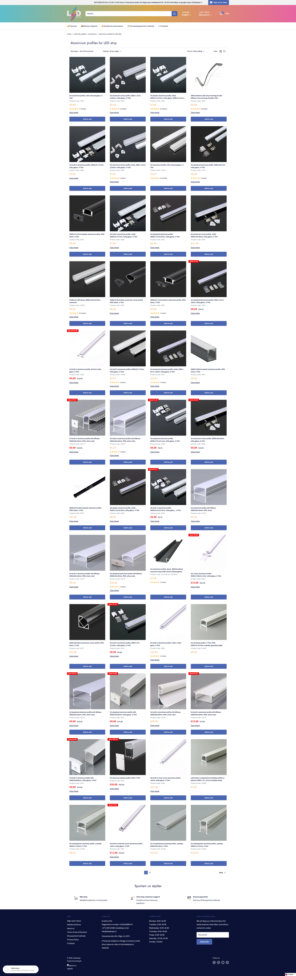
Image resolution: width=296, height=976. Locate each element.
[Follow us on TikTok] (227, 962)
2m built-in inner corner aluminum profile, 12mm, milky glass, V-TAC (165, 779)
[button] (290, 974)
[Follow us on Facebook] (214, 962)
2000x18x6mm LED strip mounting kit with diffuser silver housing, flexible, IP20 (206, 97)
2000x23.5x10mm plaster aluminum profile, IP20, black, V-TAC (85, 509)
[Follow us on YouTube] (223, 962)
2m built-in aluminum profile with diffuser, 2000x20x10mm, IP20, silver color (125, 440)
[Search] (174, 13)
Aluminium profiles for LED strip (110, 34)
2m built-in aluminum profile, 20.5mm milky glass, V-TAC (85, 370)
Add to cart (87, 119)
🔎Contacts (163, 26)
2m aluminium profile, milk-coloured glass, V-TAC (86, 97)
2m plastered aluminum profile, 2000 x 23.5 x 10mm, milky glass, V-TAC (207, 301)
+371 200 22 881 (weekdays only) (115, 928)
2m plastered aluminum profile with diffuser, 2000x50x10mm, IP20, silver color (85, 713)
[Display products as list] (224, 51)
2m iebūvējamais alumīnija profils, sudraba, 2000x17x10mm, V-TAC (85, 845)
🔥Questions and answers (112, 26)
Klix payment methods (76, 936)
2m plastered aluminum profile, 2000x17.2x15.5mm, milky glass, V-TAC (165, 235)
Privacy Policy (73, 940)
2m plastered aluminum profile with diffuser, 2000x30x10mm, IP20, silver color (126, 575)
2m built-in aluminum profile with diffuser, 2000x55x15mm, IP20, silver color (84, 440)
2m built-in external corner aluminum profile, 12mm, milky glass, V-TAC (126, 845)
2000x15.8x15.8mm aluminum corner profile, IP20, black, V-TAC (126, 301)
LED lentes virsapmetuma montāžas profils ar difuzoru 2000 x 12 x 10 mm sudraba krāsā (207, 779)
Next (221, 873)
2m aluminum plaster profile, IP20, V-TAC (125, 778)
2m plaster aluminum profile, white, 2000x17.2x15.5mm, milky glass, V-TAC (124, 509)
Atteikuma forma (74, 925)
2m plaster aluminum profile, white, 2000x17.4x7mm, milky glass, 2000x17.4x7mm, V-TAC (167, 97)
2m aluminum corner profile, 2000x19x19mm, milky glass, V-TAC (207, 440)
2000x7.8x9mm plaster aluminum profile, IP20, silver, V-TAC (208, 370)
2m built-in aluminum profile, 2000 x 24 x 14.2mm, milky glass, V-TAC (125, 644)
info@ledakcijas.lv (109, 931)
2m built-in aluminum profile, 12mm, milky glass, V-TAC (165, 644)
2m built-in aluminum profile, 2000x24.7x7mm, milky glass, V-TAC (86, 166)
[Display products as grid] (221, 51)
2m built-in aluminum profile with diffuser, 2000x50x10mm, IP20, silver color (206, 713)
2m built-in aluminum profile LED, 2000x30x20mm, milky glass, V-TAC (82, 779)
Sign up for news (220, 2)
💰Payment (72, 26)
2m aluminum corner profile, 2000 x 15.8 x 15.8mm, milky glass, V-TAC (125, 97)
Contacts (71, 943)
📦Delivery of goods (89, 26)
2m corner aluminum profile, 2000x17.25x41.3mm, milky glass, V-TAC (206, 575)
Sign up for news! (74, 921)
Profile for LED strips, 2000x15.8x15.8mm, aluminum (85, 301)
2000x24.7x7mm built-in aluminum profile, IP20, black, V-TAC (168, 301)
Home (69, 34)
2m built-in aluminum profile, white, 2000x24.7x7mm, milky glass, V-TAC (123, 235)
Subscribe (204, 942)
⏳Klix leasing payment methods (140, 26)
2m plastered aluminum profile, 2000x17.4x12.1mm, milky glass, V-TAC (165, 440)
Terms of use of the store (77, 932)
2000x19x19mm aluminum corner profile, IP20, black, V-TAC (86, 644)
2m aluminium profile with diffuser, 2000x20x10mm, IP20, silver (203, 509)
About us (70, 928)
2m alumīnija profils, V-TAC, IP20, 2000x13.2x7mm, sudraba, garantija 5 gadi (206, 644)
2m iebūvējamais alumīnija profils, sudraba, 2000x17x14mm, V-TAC (207, 845)
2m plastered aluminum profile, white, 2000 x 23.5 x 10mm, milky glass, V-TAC (166, 370)
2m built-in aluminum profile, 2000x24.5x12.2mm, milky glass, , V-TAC (165, 509)
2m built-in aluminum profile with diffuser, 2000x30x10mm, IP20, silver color (84, 575)
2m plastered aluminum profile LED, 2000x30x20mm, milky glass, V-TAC (123, 713)
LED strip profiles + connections (85, 34)
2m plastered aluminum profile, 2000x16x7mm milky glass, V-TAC (208, 166)
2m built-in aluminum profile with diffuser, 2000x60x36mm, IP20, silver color (165, 713)
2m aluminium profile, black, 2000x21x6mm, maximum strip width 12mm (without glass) (166, 570)
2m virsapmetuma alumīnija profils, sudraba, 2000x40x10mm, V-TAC (166, 845)
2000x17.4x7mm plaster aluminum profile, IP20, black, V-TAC (87, 235)
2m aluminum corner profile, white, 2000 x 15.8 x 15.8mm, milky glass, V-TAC (128, 166)
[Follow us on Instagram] (218, 962)
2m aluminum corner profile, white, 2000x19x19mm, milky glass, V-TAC (204, 235)
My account (204, 15)
